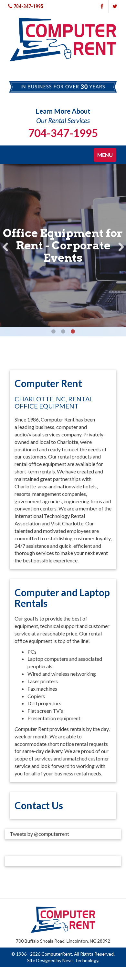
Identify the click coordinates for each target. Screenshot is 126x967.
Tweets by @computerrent (39, 834)
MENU (106, 156)
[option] (63, 245)
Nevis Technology (80, 960)
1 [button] (53, 331)
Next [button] (121, 245)
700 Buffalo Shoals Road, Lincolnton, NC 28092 (63, 941)
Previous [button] (5, 245)
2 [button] (63, 331)
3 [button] (72, 331)
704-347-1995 (27, 6)
